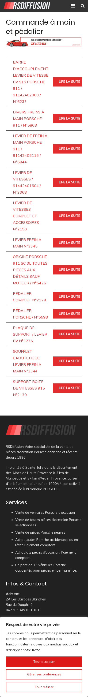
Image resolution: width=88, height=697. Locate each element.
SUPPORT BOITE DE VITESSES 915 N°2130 (29, 388)
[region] (44, 657)
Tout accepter (44, 662)
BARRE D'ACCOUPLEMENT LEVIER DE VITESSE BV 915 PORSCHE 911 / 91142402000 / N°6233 (30, 82)
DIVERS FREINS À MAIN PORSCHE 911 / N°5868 (28, 118)
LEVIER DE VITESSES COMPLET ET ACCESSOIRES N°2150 (26, 215)
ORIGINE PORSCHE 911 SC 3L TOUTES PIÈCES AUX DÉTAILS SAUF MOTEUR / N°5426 (30, 269)
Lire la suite (69, 81)
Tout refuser (44, 687)
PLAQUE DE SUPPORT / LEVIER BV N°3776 (30, 334)
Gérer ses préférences (44, 674)
